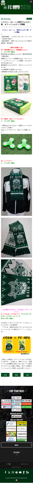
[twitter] (9, 472)
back (16, 375)
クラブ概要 (8, 464)
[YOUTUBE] (20, 472)
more (16, 445)
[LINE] (16, 472)
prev (5, 375)
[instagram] (13, 472)
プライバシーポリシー (16, 467)
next (27, 375)
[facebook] (5, 472)
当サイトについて (24, 464)
